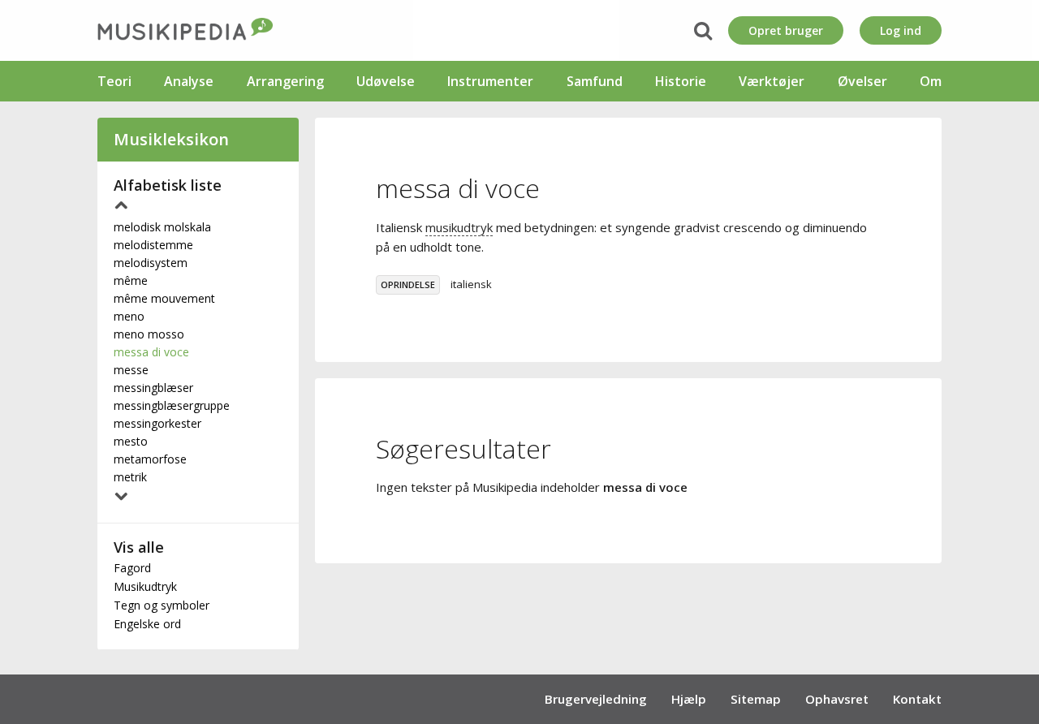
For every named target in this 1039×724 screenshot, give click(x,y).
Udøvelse (385, 81)
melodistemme (153, 244)
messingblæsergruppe (172, 405)
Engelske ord (147, 623)
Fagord (132, 567)
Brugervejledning (596, 699)
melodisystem (151, 262)
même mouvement (164, 298)
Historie (680, 81)
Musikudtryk (145, 586)
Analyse (188, 81)
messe (131, 369)
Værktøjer (771, 81)
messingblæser (153, 387)
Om (931, 81)
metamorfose (150, 459)
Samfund (595, 81)
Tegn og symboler (161, 605)
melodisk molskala (162, 227)
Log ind (900, 30)
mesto (131, 441)
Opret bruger (785, 30)
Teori (114, 81)
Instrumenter (490, 81)
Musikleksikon (171, 139)
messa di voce (151, 352)
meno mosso (149, 334)
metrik (130, 477)
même (131, 280)
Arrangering (285, 81)
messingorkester (157, 423)
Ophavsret (837, 699)
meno (129, 316)
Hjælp (688, 699)
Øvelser (862, 81)
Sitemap (756, 699)
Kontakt (917, 699)
